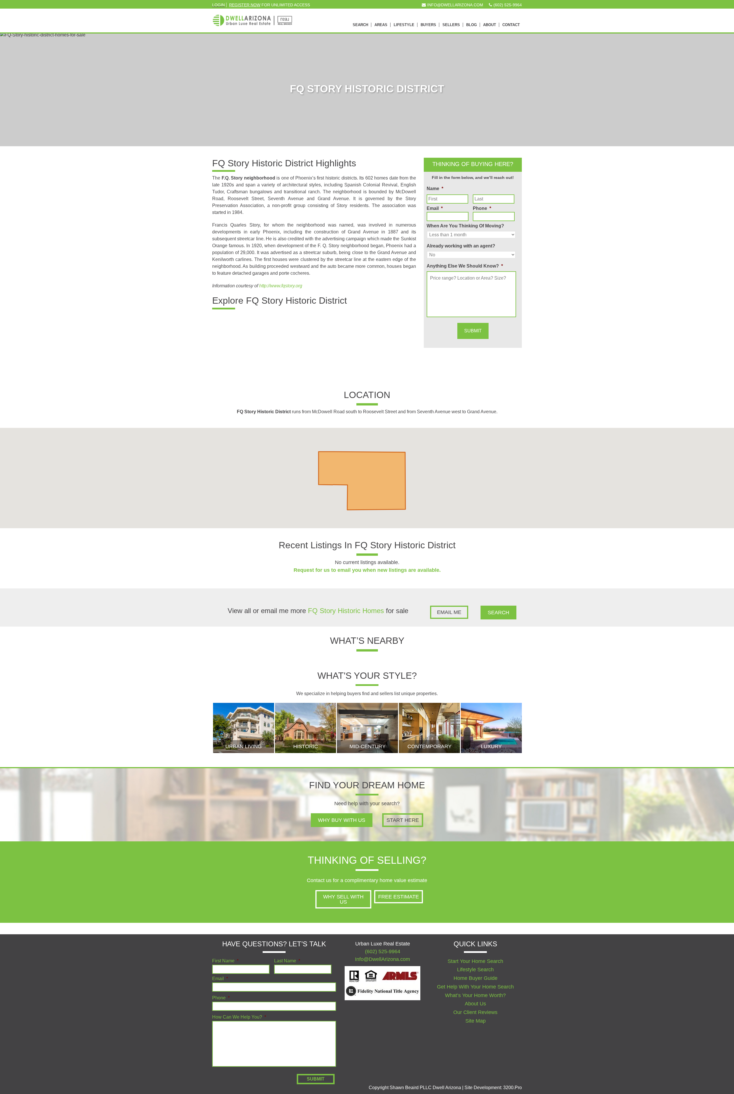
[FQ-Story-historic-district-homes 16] (229, 364)
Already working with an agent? (461, 245)
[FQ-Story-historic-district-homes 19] (331, 364)
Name (435, 188)
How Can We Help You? (239, 1017)
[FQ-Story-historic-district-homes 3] (229, 328)
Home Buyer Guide (475, 978)
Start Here (402, 820)
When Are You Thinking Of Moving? (465, 225)
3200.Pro (512, 1087)
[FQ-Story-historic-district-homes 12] (331, 328)
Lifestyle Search (475, 969)
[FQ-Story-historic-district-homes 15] (398, 328)
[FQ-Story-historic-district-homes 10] (297, 328)
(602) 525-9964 (382, 951)
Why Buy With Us (341, 820)
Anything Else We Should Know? (465, 266)
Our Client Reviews (475, 1012)
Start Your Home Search (475, 961)
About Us (475, 1004)
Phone (482, 208)
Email (435, 208)
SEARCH (498, 612)
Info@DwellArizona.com (382, 959)
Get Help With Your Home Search (475, 987)
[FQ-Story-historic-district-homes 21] (365, 364)
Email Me (449, 612)
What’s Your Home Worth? (475, 995)
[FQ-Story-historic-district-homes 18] (297, 364)
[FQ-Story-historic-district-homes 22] (398, 364)
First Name (225, 961)
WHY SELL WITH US (343, 899)
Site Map (475, 1021)
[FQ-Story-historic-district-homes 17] (263, 364)
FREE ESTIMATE (398, 897)
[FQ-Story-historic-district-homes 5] (263, 328)
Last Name (287, 961)
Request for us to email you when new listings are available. (367, 570)
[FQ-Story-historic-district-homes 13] (365, 328)
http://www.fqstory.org (280, 285)
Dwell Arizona (252, 17)
